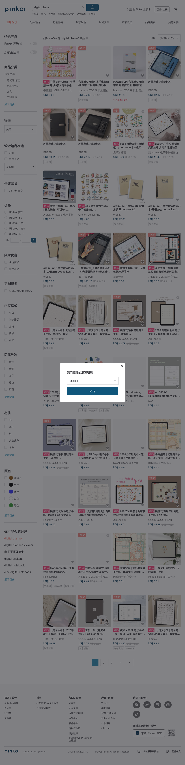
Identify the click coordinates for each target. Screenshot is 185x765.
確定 (92, 391)
